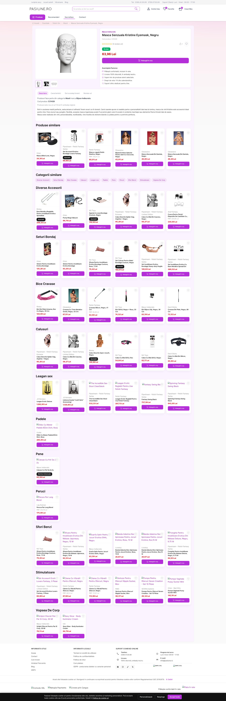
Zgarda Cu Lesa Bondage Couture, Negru (98, 214)
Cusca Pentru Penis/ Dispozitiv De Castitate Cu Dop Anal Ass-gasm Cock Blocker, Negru (177, 217)
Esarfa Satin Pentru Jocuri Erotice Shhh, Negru (98, 552)
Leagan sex (95, 180)
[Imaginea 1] (38, 83)
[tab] (153, 9)
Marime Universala (44, 474)
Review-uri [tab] (88, 93)
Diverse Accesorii (43, 180)
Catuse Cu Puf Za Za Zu (45, 470)
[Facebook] (118, 667)
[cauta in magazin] (136, 8)
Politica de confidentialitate (83, 656)
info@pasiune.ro (166, 661)
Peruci (122, 180)
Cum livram (35, 660)
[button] (37, 17)
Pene (114, 180)
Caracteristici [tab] (56, 93)
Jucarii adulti (48, 2)
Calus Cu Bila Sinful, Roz (124, 358)
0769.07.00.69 (154, 2)
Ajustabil (67, 157)
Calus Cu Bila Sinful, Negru (151, 358)
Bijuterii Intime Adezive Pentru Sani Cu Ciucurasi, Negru (124, 155)
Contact (82, 17)
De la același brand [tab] (72, 93)
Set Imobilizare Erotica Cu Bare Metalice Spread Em (177, 265)
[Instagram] (123, 667)
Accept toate (175, 697)
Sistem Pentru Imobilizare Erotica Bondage (46, 265)
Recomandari (53, 17)
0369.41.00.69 (141, 2)
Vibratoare (59, 2)
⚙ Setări (169, 679)
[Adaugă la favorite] (186, 44)
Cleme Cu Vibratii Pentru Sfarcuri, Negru (72, 590)
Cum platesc (78, 663)
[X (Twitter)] (133, 667)
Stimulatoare (144, 180)
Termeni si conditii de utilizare (84, 653)
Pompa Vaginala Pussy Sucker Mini (176, 592)
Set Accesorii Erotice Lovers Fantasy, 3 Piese (47, 592)
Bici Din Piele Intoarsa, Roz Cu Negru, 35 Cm (46, 310)
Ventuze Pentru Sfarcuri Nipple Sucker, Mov (124, 592)
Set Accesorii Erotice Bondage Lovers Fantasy (72, 152)
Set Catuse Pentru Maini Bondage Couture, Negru (124, 261)
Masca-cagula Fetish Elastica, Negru (96, 153)
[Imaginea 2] (46, 83)
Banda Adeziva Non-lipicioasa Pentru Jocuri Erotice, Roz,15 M (152, 552)
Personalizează (146, 697)
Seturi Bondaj (58, 180)
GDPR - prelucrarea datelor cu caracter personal (92, 667)
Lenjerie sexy (36, 2)
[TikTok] (128, 667)
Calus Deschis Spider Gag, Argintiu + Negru (125, 218)
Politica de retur (79, 660)
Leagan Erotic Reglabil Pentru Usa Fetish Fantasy (126, 400)
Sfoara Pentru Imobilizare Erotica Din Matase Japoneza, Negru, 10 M (73, 553)
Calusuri (84, 180)
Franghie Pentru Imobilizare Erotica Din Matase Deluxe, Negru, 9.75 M (178, 553)
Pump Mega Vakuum (70, 218)
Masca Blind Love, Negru (46, 156)
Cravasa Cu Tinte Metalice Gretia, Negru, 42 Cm (72, 310)
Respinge (161, 697)
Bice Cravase (72, 180)
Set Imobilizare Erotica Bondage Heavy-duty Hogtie (152, 265)
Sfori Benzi (132, 180)
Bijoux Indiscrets (109, 32)
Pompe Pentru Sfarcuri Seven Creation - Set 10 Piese (152, 592)
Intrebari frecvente (38, 663)
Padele (105, 180)
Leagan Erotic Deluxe (44, 401)
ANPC (33, 670)
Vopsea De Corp (159, 180)
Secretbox (69, 17)
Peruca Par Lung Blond (45, 507)
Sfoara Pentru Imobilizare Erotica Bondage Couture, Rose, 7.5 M (98, 264)
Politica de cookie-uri (101, 698)
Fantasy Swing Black (149, 399)
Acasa (33, 653)
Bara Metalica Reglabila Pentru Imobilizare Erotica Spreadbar (46, 213)
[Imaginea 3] (54, 83)
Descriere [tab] (43, 93)
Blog (66, 2)
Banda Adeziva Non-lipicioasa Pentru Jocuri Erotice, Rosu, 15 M (126, 552)
